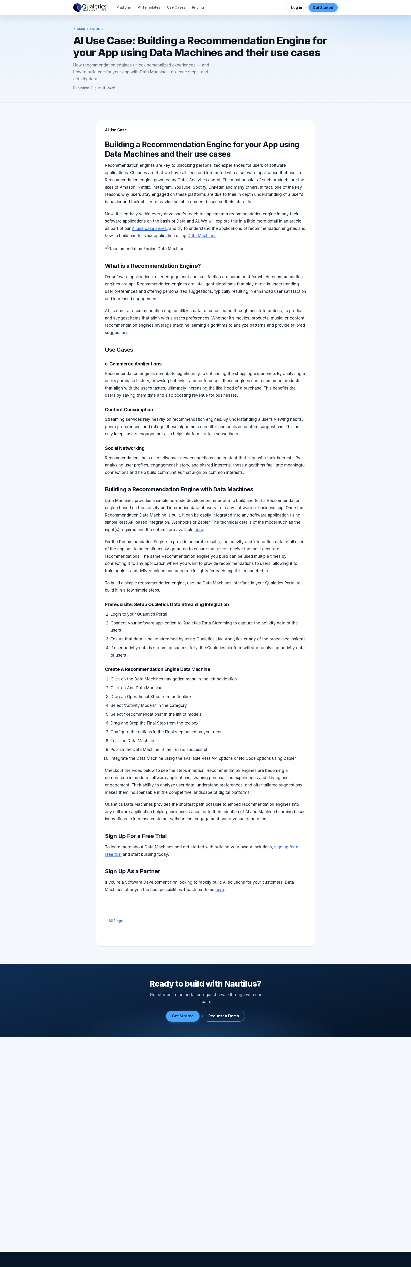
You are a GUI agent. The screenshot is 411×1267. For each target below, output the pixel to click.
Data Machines (202, 235)
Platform (124, 7)
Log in (296, 7)
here (199, 529)
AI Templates (149, 7)
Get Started (323, 7)
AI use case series (149, 228)
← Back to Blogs (88, 29)
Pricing (198, 7)
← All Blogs (114, 921)
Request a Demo (223, 1016)
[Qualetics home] (89, 7)
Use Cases (176, 7)
